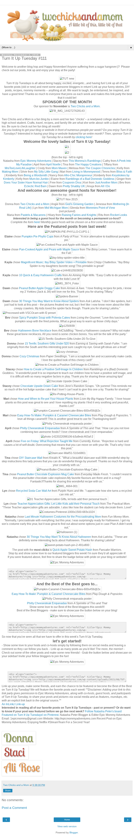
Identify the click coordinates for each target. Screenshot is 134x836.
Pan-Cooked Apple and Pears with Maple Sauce (49, 249)
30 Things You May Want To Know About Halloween (59, 536)
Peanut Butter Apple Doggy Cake (39, 288)
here (37, 222)
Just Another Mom (106, 182)
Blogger (73, 832)
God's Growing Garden (79, 204)
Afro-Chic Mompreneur (78, 175)
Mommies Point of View (100, 207)
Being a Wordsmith (35, 175)
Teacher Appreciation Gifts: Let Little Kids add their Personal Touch (58, 503)
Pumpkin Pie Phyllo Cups (37, 236)
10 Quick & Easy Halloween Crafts (40, 275)
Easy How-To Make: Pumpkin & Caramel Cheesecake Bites (54, 415)
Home (67, 819)
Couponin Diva (71, 182)
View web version (67, 826)
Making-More (10, 171)
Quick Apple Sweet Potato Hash (72, 549)
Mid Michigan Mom (56, 207)
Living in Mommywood (86, 171)
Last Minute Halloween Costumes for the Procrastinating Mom (63, 516)
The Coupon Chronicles (100, 168)
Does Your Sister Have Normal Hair (26, 182)
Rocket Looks (118, 214)
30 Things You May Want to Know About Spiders (49, 301)
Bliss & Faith (124, 171)
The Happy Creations (88, 164)
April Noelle (53, 164)
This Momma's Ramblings (85, 160)
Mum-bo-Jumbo (39, 178)
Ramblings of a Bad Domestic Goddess (90, 178)
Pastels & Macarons (33, 214)
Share (8, 790)
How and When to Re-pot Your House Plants (45, 398)
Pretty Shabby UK (74, 186)
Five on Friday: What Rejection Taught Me (47, 441)
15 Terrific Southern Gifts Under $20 (47, 343)
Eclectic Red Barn (35, 186)
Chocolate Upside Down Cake (39, 385)
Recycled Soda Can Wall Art (33, 490)
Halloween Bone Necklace (34, 330)
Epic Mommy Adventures (35, 160)
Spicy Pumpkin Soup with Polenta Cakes (44, 317)
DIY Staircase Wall (30, 457)
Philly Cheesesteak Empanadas (40, 428)
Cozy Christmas (29, 356)
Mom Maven (59, 168)
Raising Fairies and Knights (79, 214)
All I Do (105, 186)
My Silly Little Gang (46, 171)
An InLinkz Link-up (13, 704)
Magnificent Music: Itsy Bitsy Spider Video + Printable (54, 262)
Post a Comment (14, 808)
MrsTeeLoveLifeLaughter (20, 168)
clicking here (83, 137)
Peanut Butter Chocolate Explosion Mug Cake (45, 474)
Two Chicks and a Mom (85, 106)
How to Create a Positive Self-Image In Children (53, 369)
